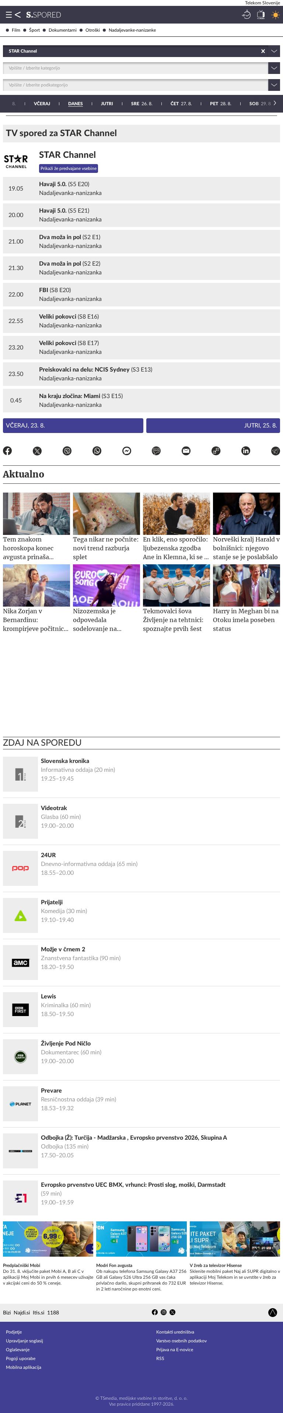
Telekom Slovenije (262, 3)
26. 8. (142, 104)
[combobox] (9, 51)
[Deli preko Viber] (67, 452)
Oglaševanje (17, 1350)
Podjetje (14, 1332)
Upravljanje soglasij (24, 1341)
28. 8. (220, 104)
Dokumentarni (63, 30)
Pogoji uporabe (20, 1358)
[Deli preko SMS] (156, 452)
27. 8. (181, 104)
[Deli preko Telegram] (275, 452)
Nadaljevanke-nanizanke (132, 30)
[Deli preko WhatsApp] (96, 452)
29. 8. (260, 104)
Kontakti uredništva (175, 1332)
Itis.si (38, 1313)
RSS (160, 1358)
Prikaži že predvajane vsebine (69, 168)
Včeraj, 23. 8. (25, 426)
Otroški (92, 30)
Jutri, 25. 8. (260, 426)
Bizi (7, 1313)
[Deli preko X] (37, 452)
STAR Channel (67, 155)
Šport (34, 30)
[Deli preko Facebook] (7, 452)
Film (16, 30)
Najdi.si (22, 1313)
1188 (53, 1313)
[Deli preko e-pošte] (186, 452)
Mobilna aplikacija (23, 1367)
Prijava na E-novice (174, 1350)
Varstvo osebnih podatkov (181, 1341)
